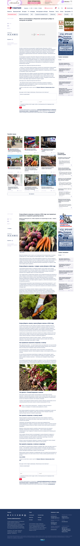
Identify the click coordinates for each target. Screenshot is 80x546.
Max (20, 88)
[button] (72, 14)
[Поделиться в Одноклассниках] (10, 34)
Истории (24, 11)
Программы (68, 11)
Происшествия (17, 11)
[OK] (15, 515)
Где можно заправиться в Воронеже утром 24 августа (64, 64)
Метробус (67, 14)
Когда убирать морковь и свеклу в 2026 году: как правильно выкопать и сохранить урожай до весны (31, 169)
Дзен (53, 87)
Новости (9, 11)
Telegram (38, 87)
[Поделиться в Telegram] (13, 34)
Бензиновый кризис (12, 14)
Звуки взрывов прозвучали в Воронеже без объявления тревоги (65, 83)
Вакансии (31, 517)
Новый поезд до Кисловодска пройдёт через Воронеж (48, 168)
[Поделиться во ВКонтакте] (8, 34)
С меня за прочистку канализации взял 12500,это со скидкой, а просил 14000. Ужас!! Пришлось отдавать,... (65, 183)
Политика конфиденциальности (14, 518)
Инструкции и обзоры (42, 11)
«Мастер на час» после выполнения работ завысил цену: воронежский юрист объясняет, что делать (64, 179)
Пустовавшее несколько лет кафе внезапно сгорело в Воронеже (65, 69)
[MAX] (20, 515)
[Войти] (58, 8)
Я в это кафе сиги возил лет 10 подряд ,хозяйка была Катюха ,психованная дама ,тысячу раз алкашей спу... (64, 162)
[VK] (12, 515)
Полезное (51, 11)
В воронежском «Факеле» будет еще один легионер (65, 189)
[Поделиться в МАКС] (15, 34)
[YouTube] (22, 515)
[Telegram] (10, 515)
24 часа (59, 59)
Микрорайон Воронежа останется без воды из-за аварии (13, 188)
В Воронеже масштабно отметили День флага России (31, 150)
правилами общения (33, 111)
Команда (39, 517)
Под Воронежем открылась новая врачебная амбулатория (14, 168)
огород (9, 228)
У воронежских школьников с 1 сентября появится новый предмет (48, 150)
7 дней (63, 59)
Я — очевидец (31, 11)
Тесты (57, 11)
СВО (32, 14)
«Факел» (60, 14)
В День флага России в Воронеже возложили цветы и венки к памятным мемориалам (14, 150)
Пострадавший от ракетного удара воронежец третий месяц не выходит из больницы (31, 188)
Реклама (39, 519)
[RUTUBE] (17, 515)
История (31, 519)
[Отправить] (20, 107)
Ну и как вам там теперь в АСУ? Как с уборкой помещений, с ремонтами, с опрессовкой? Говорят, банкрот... (65, 173)
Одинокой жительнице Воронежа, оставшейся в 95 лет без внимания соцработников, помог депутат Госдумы (64, 201)
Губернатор (52, 14)
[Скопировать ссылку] (17, 34)
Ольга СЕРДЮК (22, 457)
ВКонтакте (42, 87)
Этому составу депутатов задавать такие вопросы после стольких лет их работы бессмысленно (65, 205)
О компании (31, 515)
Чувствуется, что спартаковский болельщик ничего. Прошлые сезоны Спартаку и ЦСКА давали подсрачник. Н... (64, 193)
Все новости (31, 193)
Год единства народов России (41, 14)
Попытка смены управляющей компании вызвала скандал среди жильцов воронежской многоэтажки (64, 169)
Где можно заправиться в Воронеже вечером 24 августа (48, 188)
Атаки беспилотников (23, 14)
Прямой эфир (70, 8)
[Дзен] (8, 515)
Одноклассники (48, 87)
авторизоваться (51, 112)
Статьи (61, 11)
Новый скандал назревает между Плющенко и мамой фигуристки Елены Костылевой (66, 76)
